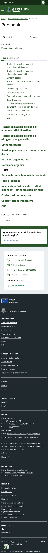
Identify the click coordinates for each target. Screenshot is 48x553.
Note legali (5, 499)
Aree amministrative (9, 322)
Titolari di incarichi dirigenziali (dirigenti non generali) (19, 137)
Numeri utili (5, 456)
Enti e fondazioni (7, 330)
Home (3, 18)
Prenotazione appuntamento (12, 514)
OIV (3, 206)
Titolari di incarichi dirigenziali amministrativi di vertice (19, 128)
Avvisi (3, 389)
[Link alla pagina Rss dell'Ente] (2, 529)
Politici (3, 341)
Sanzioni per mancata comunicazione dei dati (23, 152)
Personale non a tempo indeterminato (23, 175)
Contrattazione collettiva (16, 195)
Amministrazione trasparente (18, 18)
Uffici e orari (5, 453)
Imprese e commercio (9, 369)
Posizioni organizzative (15, 159)
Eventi (3, 405)
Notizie (4, 385)
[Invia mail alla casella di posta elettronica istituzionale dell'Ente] (23, 433)
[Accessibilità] (6, 547)
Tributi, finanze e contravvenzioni (14, 372)
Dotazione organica (12, 165)
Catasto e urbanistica (9, 365)
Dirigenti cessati (11, 145)
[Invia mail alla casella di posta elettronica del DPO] (17, 470)
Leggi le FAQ (6, 508)
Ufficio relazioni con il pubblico (12, 449)
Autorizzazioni (6, 361)
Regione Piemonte (8, 3)
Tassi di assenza (10, 180)
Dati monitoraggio (8, 541)
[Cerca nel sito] (41, 10)
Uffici (3, 345)
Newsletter (5, 532)
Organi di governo (8, 333)
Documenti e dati (8, 326)
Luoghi (4, 402)
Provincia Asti (6, 491)
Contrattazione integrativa (17, 201)
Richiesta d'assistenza (9, 517)
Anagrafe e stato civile (10, 357)
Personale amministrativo (11, 337)
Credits (42, 541)
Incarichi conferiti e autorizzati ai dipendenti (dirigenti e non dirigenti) (22, 188)
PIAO (6, 170)
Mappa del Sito (16, 544)
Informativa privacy (8, 495)
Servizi (27, 541)
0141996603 (14, 427)
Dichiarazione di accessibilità (12, 502)
